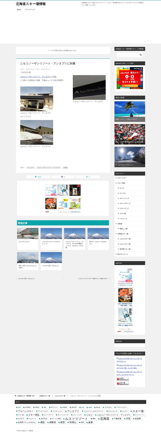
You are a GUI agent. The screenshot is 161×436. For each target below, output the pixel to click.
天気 (128, 418)
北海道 (65, 167)
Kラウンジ (54, 407)
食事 (90, 422)
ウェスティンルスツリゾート (94, 411)
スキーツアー (122, 178)
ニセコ (89, 415)
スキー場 (138, 411)
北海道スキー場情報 (31, 4)
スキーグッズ (124, 198)
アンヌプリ (30, 167)
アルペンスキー (25, 411)
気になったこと (123, 254)
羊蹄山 (72, 422)
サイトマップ (30, 9)
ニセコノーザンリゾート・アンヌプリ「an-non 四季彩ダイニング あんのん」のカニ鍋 (74, 244)
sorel (90, 407)
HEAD (37, 407)
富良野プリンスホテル (27, 422)
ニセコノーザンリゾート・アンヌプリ (35, 77)
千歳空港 (117, 418)
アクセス (108, 407)
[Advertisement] (80, 28)
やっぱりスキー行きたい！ (125, 165)
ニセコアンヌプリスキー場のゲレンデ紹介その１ (93, 278)
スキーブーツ (124, 208)
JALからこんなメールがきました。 (98, 242)
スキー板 (123, 213)
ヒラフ (21, 418)
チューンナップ (63, 415)
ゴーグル (123, 193)
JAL (45, 407)
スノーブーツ (48, 415)
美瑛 (82, 422)
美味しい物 (123, 229)
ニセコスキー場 (25, 72)
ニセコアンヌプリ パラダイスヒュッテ (51, 242)
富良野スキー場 (125, 249)
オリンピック (113, 411)
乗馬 (94, 418)
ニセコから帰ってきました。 (51, 265)
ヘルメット (123, 218)
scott (82, 407)
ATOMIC (28, 407)
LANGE (64, 407)
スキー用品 (121, 183)
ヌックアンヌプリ (24, 241)
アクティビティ (121, 407)
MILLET (74, 407)
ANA (19, 407)
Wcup (98, 407)
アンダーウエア (43, 411)
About (19, 9)
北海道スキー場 (123, 234)
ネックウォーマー (140, 414)
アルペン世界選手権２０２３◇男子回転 (129, 142)
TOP (26, 396)
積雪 (62, 422)
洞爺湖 (52, 422)
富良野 (138, 418)
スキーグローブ (125, 203)
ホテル (44, 418)
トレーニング (77, 415)
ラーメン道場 (56, 418)
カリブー (125, 411)
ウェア (122, 188)
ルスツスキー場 (125, 244)
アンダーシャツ (58, 411)
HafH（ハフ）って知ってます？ (126, 119)
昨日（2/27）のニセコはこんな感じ (27, 266)
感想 (42, 422)
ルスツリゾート (76, 418)
